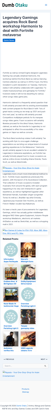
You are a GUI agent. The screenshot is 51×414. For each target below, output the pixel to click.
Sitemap (25, 392)
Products (25, 389)
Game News (9, 40)
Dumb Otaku (21, 406)
